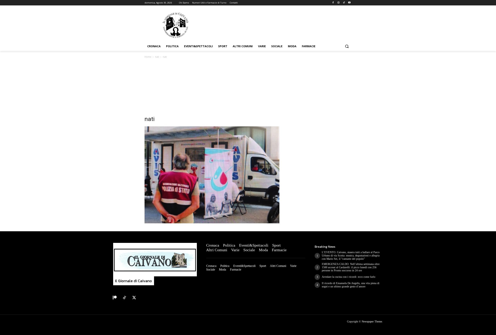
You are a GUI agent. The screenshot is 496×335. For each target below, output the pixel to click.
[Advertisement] (248, 88)
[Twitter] (134, 298)
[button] (346, 46)
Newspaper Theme (372, 321)
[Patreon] (115, 298)
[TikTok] (344, 3)
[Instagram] (338, 3)
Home (148, 56)
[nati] (212, 222)
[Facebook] (333, 3)
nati (157, 56)
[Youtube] (349, 3)
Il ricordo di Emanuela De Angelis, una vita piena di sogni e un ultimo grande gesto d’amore (350, 285)
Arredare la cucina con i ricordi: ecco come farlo (348, 276)
